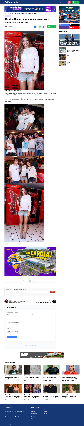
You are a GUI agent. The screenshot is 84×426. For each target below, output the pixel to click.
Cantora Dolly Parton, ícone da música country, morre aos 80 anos (31, 379)
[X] (8, 416)
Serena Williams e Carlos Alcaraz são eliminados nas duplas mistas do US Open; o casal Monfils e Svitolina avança (69, 43)
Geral (32, 418)
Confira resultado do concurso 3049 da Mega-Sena (73, 51)
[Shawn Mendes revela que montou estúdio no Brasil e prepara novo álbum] (51, 370)
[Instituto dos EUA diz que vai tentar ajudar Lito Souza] (13, 370)
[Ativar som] (54, 274)
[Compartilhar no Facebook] (35, 26)
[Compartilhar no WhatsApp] (40, 26)
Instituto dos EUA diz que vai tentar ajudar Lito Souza (11, 378)
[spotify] (18, 416)
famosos (6, 244)
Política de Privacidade (72, 424)
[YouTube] (16, 416)
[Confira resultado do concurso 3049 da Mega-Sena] (62, 50)
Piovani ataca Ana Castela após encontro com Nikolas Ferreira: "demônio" (32, 398)
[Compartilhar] (44, 26)
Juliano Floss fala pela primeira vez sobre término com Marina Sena (12, 398)
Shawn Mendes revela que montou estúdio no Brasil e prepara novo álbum (50, 379)
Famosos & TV (10, 13)
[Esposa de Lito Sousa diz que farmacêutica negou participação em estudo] (51, 388)
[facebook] (5, 416)
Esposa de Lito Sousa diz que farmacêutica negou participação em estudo (51, 398)
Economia (33, 416)
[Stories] (69, 2)
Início (5, 13)
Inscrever (52, 291)
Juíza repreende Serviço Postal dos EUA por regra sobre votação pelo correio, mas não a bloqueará (72, 64)
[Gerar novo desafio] (12, 331)
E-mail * (32, 314)
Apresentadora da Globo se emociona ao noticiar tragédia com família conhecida (69, 379)
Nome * (8, 314)
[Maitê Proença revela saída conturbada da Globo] (71, 388)
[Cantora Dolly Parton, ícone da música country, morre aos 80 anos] (32, 370)
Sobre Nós (65, 424)
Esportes (45, 416)
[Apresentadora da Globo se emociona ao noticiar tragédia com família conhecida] (71, 370)
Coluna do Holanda (47, 409)
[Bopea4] (11, 2)
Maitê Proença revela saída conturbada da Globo (69, 397)
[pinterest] (13, 416)
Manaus (45, 413)
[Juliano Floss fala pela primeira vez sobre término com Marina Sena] (13, 388)
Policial (45, 411)
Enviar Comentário (12, 336)
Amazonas (33, 411)
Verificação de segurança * (12, 328)
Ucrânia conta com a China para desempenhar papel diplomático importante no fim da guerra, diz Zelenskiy (73, 58)
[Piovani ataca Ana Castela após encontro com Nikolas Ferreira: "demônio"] (32, 388)
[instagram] (11, 416)
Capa (32, 409)
